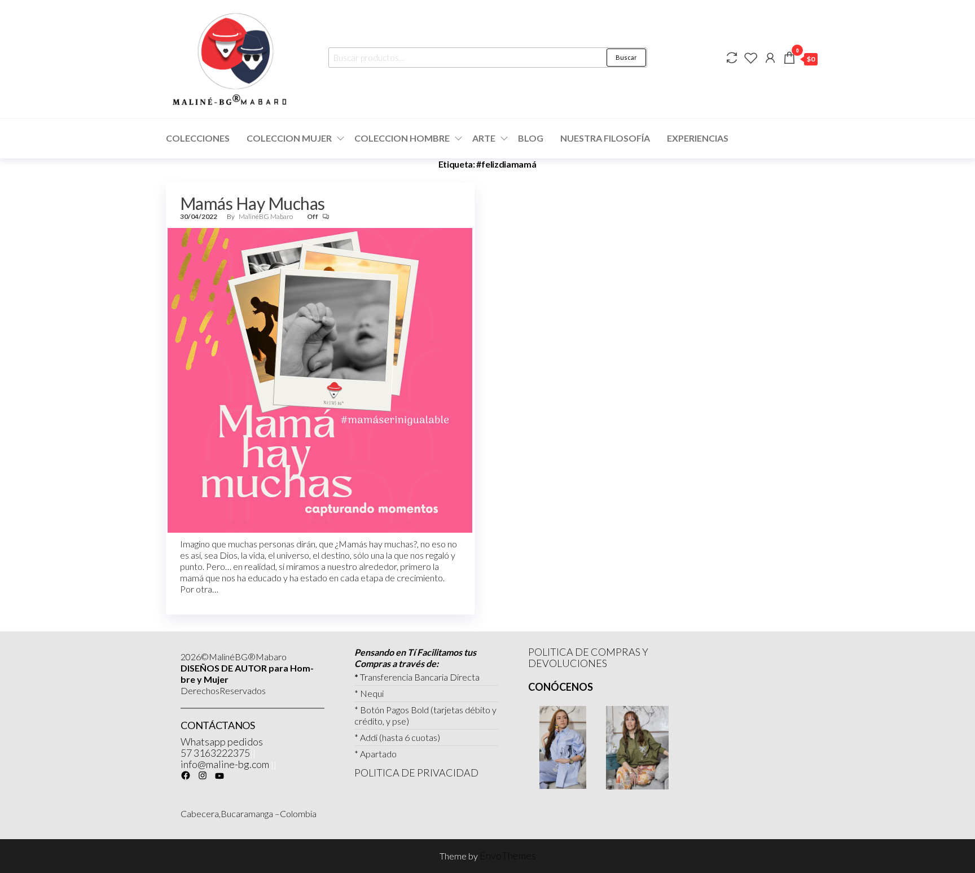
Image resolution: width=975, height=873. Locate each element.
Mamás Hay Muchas (252, 203)
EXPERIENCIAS (697, 138)
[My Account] (770, 58)
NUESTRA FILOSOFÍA (605, 138)
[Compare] (731, 58)
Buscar (626, 57)
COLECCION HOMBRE (402, 138)
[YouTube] (219, 776)
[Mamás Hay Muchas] (320, 379)
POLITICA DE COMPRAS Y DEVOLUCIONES (588, 657)
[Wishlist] (751, 58)
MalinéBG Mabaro (266, 216)
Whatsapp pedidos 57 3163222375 (222, 747)
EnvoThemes (508, 855)
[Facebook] (186, 775)
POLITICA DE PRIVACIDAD (416, 772)
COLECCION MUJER (289, 138)
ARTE (483, 138)
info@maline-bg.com (225, 764)
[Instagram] (202, 775)
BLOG (530, 138)
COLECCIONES (198, 138)
